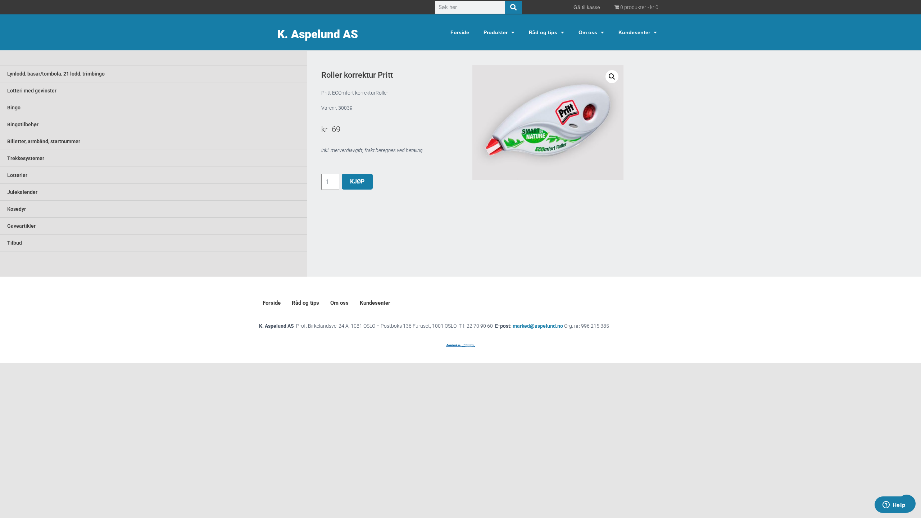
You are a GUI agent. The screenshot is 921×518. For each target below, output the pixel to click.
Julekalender (22, 192)
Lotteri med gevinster (31, 91)
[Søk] (513, 7)
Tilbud (14, 243)
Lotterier (17, 175)
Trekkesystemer (25, 158)
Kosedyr (16, 209)
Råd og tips (543, 32)
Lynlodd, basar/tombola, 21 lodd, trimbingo (56, 74)
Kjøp (357, 181)
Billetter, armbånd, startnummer (43, 141)
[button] (611, 76)
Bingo (14, 107)
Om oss (588, 32)
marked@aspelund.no (561, 326)
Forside (459, 32)
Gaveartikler (21, 226)
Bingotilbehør (22, 124)
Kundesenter (634, 32)
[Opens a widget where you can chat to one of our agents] (894, 505)
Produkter (496, 32)
